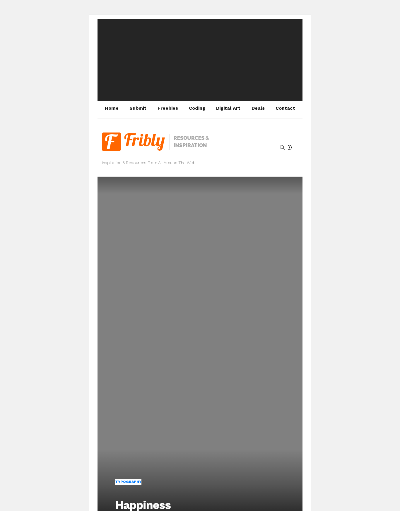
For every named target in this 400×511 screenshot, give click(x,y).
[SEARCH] (282, 147)
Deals (258, 108)
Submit (137, 108)
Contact (285, 108)
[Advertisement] (200, 60)
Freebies (168, 108)
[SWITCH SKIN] (290, 147)
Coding (197, 108)
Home (112, 108)
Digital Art (228, 108)
